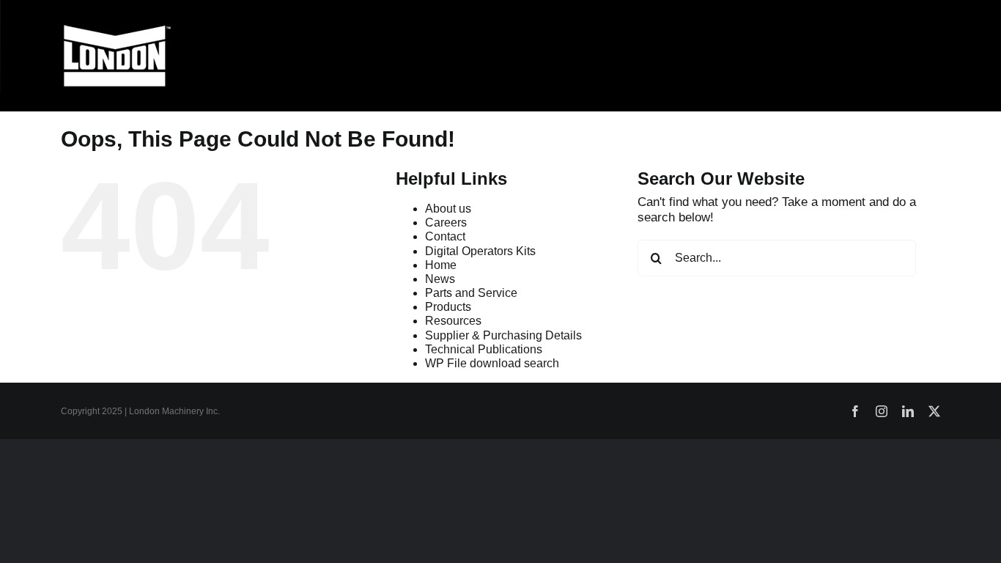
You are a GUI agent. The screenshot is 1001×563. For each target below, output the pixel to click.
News (440, 279)
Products (448, 307)
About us (448, 208)
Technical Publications (483, 349)
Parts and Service (471, 293)
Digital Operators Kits (480, 251)
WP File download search (492, 363)
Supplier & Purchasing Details (503, 335)
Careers (446, 222)
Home (441, 265)
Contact (445, 236)
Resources (453, 320)
